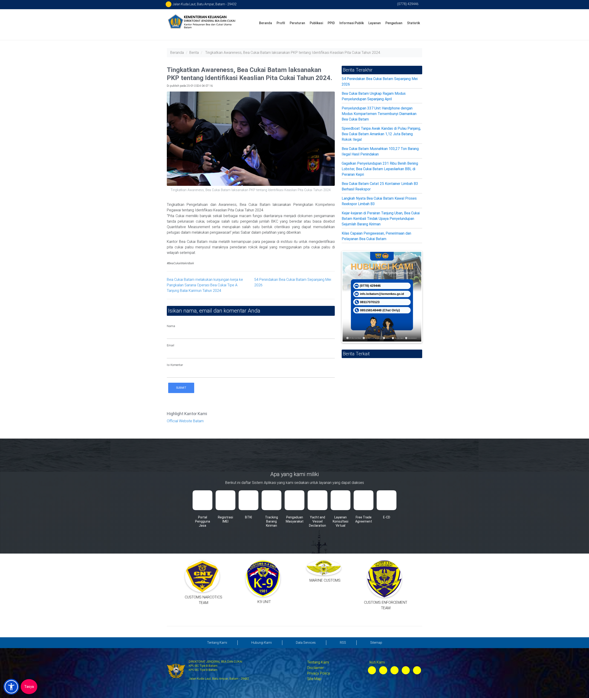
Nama (171, 326)
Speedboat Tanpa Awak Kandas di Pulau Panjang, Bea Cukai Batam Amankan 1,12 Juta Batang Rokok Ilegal (381, 134)
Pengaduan (393, 23)
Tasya (29, 686)
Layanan (374, 23)
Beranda (265, 23)
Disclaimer (315, 668)
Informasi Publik (351, 23)
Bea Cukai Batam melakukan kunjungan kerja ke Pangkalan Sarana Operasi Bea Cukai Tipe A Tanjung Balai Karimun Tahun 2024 (205, 285)
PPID (331, 23)
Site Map (314, 679)
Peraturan (297, 23)
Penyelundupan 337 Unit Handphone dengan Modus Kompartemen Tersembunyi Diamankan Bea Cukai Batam (379, 113)
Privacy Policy (318, 673)
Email (170, 345)
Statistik (413, 23)
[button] (11, 686)
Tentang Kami (318, 662)
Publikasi (316, 23)
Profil (281, 23)
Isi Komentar (175, 365)
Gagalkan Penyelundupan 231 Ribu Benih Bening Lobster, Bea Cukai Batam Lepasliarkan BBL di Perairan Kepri (380, 169)
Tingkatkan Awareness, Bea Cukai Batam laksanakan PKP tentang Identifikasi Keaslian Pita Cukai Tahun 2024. (293, 52)
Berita (194, 52)
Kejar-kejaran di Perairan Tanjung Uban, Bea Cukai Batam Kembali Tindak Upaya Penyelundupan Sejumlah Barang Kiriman (381, 218)
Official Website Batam (185, 421)
